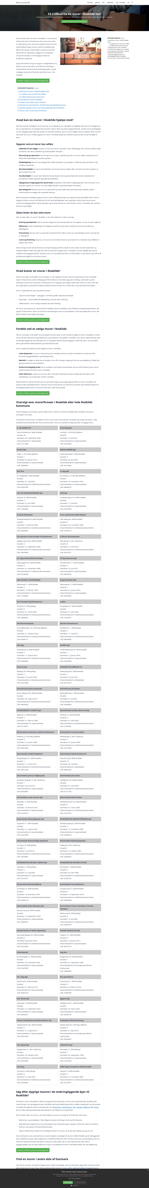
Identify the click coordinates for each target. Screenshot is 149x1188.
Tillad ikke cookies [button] (80, 1182)
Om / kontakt (120, 2)
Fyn (103, 2)
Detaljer (91, 1176)
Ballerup (87, 1107)
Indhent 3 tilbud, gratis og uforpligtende (74, 21)
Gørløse (80, 1107)
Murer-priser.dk (23, 2)
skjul (36, 88)
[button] (69, 1178)
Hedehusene (67, 1107)
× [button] (147, 1170)
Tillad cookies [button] (67, 1182)
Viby (74, 1107)
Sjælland (110, 2)
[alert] (74, 1178)
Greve (96, 1107)
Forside (90, 2)
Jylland (97, 2)
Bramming (57, 1107)
